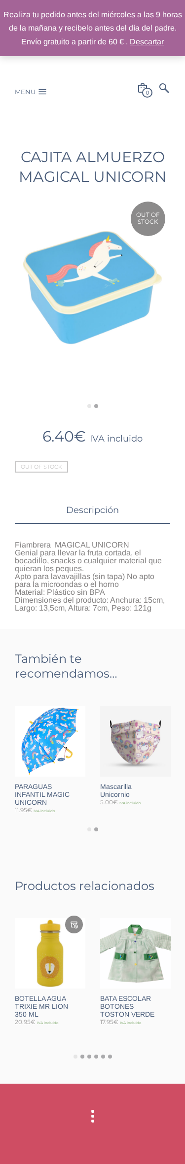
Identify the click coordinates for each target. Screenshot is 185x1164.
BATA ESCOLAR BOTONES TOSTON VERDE (127, 1006)
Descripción (92, 510)
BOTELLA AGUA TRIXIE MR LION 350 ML (41, 1006)
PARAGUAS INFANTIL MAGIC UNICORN (42, 794)
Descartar (147, 41)
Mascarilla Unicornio (116, 790)
